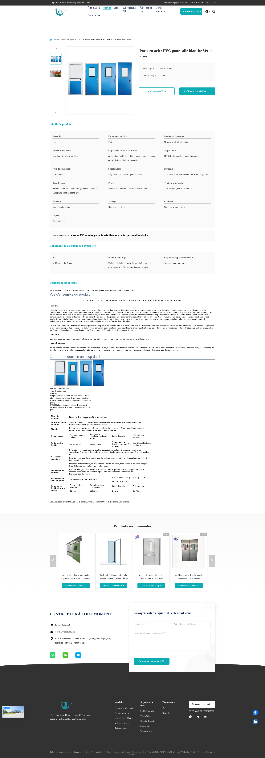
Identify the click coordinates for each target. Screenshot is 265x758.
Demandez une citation (191, 11)
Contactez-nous (158, 91)
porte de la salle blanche (79, 40)
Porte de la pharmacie (120, 502)
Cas (163, 708)
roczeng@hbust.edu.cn (65, 632)
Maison (56, 40)
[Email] (81, 657)
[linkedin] (255, 722)
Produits (107, 7)
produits (64, 40)
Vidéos (117, 7)
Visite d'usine (145, 716)
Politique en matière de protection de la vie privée (69, 752)
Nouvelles (166, 713)
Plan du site (144, 726)
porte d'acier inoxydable (98, 502)
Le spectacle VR (129, 9)
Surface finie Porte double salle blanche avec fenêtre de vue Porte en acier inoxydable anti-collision (151, 578)
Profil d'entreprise (147, 711)
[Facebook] (255, 713)
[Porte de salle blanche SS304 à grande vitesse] (75, 551)
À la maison (94, 7)
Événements (94, 15)
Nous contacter (160, 9)
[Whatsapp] (56, 657)
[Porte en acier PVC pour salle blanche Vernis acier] (100, 80)
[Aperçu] (61, 11)
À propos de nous (146, 9)
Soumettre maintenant (150, 661)
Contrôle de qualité (147, 721)
